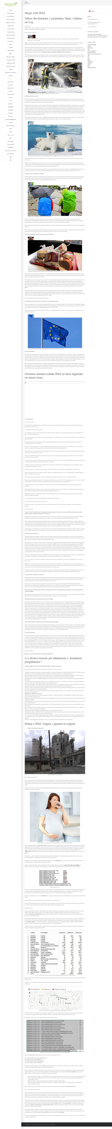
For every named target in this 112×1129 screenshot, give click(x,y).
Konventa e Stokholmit (71, 1071)
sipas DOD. (67, 1103)
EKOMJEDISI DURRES (92, 45)
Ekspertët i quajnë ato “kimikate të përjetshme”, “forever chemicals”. (57, 52)
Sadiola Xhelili (30, 419)
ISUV (89, 57)
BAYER (89, 60)
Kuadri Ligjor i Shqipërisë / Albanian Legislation (98, 36)
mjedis (29, 728)
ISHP (89, 55)
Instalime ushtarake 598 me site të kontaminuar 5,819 (41, 1104)
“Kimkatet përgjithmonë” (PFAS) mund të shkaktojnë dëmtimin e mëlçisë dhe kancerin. (43, 666)
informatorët (41, 728)
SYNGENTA (90, 61)
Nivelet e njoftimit (31, 921)
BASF (89, 66)
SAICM (89, 46)
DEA (54, 1124)
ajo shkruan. (61, 1112)
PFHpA (73, 1086)
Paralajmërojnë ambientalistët (34, 914)
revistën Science (41, 678)
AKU (88, 58)
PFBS (70, 1086)
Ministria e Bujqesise (92, 51)
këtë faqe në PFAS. (43, 845)
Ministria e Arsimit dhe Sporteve (94, 54)
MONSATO (90, 63)
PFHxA (67, 1086)
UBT (89, 49)
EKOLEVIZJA (90, 48)
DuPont (89, 64)
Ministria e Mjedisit (91, 52)
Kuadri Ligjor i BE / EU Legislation (95, 34)
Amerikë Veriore (34, 728)
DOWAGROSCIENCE (92, 67)
